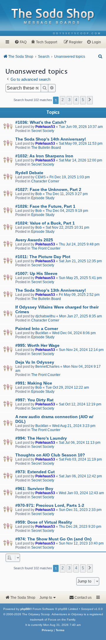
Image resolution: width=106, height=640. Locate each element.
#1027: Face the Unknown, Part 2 (48, 189)
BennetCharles (47, 366)
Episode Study (42, 198)
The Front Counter (45, 248)
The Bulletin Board (46, 148)
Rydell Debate (29, 172)
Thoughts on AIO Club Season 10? (50, 455)
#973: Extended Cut (35, 471)
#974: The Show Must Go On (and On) (53, 539)
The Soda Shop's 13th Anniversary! (50, 290)
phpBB (25, 609)
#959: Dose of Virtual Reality (43, 522)
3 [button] (69, 100)
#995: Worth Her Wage (37, 345)
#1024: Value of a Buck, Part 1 (45, 223)
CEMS (40, 177)
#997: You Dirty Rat (34, 399)
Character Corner (45, 181)
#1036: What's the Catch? (41, 122)
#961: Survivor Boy (34, 488)
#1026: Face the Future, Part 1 (45, 206)
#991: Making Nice (33, 383)
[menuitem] (77, 33)
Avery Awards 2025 (34, 239)
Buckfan (41, 333)
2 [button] (63, 100)
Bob (38, 194)
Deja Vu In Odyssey (34, 362)
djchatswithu (45, 316)
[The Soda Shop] (53, 16)
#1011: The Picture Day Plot (42, 256)
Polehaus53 (45, 127)
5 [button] (83, 100)
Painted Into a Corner (36, 328)
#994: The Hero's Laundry (41, 438)
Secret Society (42, 131)
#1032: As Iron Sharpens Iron (44, 156)
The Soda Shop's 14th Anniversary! (50, 139)
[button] (90, 100)
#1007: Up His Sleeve (36, 273)
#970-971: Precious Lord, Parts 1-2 (49, 505)
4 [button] (76, 100)
